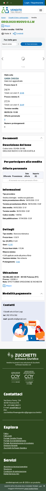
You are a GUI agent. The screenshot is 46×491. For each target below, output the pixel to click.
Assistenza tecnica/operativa (15, 467)
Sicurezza (8, 469)
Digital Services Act (11, 474)
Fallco (6, 433)
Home (3, 18)
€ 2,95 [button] (10, 245)
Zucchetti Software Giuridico (15, 448)
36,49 (22, 105)
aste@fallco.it (15, 408)
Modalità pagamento (17, 293)
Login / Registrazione (34, 3)
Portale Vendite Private (13, 438)
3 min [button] (18, 262)
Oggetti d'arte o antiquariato (18, 18)
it (7, 3)
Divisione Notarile (11, 445)
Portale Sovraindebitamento (15, 441)
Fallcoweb (8, 436)
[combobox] (7, 3)
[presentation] (2, 58)
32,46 (22, 93)
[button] (5, 26)
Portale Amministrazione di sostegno (19, 443)
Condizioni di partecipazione (15, 471)
